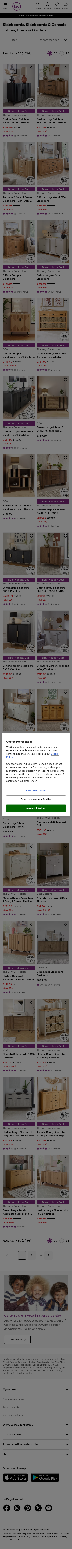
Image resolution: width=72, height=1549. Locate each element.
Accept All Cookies (35, 808)
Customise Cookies (36, 790)
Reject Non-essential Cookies (36, 799)
